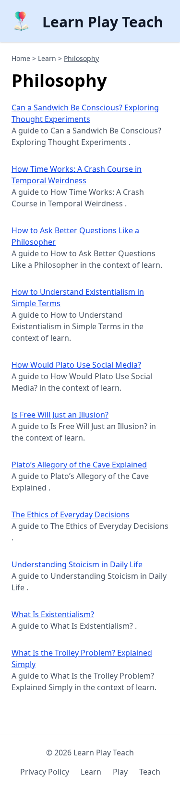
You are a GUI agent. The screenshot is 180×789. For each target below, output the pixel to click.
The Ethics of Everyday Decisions (71, 514)
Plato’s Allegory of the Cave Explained (79, 464)
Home (21, 58)
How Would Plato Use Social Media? (76, 364)
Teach (149, 771)
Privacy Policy (44, 771)
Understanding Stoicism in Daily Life (77, 564)
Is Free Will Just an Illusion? (60, 414)
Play (120, 771)
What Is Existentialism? (53, 614)
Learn (47, 58)
